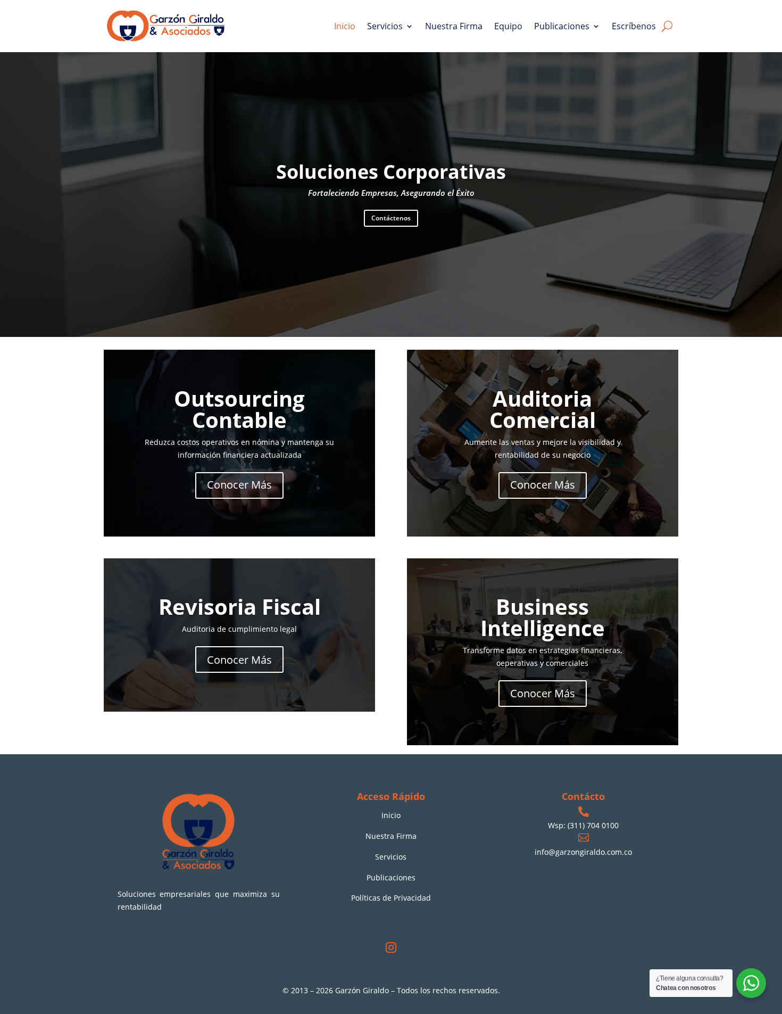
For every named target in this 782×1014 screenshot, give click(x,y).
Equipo (508, 26)
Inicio (344, 26)
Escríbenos (634, 26)
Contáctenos (391, 217)
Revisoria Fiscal (240, 607)
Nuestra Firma (453, 26)
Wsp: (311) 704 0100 (583, 825)
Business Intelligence (542, 617)
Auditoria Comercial (542, 409)
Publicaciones (561, 26)
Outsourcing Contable (239, 409)
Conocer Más (239, 484)
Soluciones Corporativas (391, 172)
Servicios (385, 26)
